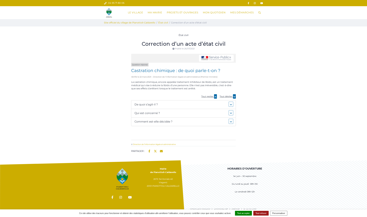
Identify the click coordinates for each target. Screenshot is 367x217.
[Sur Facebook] (149, 151)
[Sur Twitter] (155, 151)
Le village (135, 12)
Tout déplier (226, 96)
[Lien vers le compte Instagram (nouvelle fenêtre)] (254, 3)
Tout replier (207, 96)
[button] (183, 104)
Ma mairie (155, 12)
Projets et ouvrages (182, 12)
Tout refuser (261, 213)
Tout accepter (243, 213)
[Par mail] (161, 151)
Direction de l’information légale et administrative (154, 144)
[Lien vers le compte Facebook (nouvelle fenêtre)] (248, 3)
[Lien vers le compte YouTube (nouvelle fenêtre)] (261, 3)
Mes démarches (242, 12)
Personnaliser (278, 213)
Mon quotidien (214, 12)
